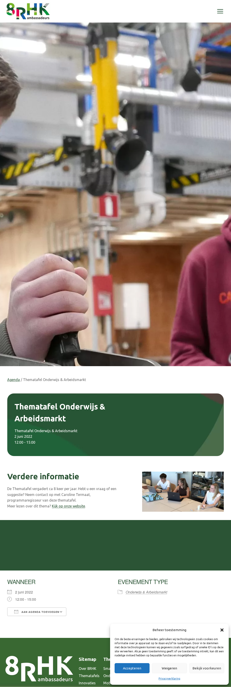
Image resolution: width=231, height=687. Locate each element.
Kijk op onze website (68, 506)
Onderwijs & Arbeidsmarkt (146, 592)
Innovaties (87, 683)
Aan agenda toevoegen (40, 612)
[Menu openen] (220, 11)
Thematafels (89, 676)
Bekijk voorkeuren (206, 668)
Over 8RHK (87, 668)
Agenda (13, 380)
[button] (222, 630)
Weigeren (169, 668)
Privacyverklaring (169, 678)
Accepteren (132, 668)
